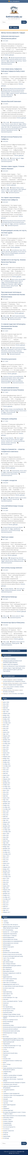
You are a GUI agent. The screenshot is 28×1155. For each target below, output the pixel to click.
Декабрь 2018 (6, 871)
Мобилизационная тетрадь (10, 1032)
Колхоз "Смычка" (5, 124)
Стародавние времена (8, 1089)
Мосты (4, 1034)
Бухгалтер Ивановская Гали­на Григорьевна (14, 666)
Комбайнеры (8, 643)
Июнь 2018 (6, 882)
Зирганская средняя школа (15, 59)
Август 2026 (6, 702)
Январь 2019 (6, 869)
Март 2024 (5, 754)
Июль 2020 (6, 835)
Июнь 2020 (6, 837)
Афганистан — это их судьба (10, 932)
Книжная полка (7, 995)
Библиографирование (8, 937)
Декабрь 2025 (6, 717)
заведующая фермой (9, 281)
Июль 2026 (6, 704)
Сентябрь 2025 (7, 723)
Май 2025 (5, 730)
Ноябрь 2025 (6, 719)
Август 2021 (6, 811)
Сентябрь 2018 (7, 876)
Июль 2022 (6, 792)
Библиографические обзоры (10, 939)
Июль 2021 (6, 813)
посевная (19, 590)
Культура (5, 497)
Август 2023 (6, 768)
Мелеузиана (6, 1023)
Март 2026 (5, 711)
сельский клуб (15, 499)
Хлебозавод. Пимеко (8, 1117)
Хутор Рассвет (14, 285)
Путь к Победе (6, 1064)
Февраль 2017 (6, 912)
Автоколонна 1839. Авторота (10, 924)
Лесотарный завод (7, 1007)
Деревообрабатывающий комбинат (12, 965)
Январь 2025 (6, 738)
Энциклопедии (6, 1136)
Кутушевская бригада (10, 590)
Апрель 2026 (6, 709)
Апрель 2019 (6, 863)
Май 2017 (5, 906)
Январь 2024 (6, 758)
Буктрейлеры (6, 950)
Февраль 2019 (6, 867)
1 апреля (5, 921)
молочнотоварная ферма (11, 282)
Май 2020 (5, 839)
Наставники (4, 351)
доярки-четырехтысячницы (12, 410)
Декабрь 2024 (6, 739)
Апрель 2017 (6, 908)
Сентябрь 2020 (7, 831)
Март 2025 (5, 734)
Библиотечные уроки (8, 947)
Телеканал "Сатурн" (8, 1101)
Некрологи (24, 127)
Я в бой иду (6, 1138)
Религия (5, 1066)
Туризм (5, 1106)
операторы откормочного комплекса (16, 472)
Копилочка (6, 1003)
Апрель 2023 (6, 775)
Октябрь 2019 (6, 852)
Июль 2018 (6, 880)
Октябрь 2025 (6, 721)
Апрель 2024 (6, 753)
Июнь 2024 (6, 749)
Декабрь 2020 (6, 826)
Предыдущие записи (14, 651)
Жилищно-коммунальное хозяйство (12, 973)
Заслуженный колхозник (18, 122)
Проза (4, 1062)
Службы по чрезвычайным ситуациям (12, 1075)
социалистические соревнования (9, 474)
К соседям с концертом (9, 480)
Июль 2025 (6, 726)
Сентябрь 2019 (7, 854)
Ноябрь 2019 (6, 850)
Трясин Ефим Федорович (9, 1104)
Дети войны (15, 279)
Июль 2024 (6, 747)
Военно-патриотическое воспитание (12, 954)
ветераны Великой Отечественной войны (13, 90)
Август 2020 (6, 833)
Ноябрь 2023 (6, 762)
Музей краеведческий (8, 1042)
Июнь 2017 (6, 904)
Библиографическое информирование (13, 941)
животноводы (4, 379)
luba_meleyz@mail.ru (15, 1)
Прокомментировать (6, 64)
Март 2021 (5, 820)
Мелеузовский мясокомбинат (10, 1029)
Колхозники (4, 160)
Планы (4, 1057)
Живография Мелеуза (8, 971)
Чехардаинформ (7, 1123)
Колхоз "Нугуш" (20, 438)
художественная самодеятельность (14, 561)
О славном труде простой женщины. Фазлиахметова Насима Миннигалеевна (13, 326)
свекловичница (11, 351)
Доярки (22, 378)
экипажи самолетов (11, 442)
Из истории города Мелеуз (10, 978)
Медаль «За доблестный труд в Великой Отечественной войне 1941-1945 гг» (13, 125)
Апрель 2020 (6, 841)
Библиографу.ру (14, 16)
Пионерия (5, 1055)
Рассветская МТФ (5, 382)
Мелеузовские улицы (8, 1025)
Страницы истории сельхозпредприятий (13, 376)
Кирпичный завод (7, 992)
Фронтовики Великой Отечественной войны (14, 88)
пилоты (3, 441)
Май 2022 (5, 796)
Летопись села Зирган (8, 691)
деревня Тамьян (16, 188)
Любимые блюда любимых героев (11, 1014)
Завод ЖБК (6, 975)
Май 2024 (5, 751)
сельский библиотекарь (14, 530)
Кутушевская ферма (6, 381)
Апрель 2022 (6, 798)
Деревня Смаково (14, 497)
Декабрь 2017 (6, 893)
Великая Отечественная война (11, 952)
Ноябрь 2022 (6, 784)
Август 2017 (6, 901)
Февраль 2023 (6, 779)
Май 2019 (5, 861)
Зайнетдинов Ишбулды (9, 597)
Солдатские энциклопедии (9, 1077)
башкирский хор (14, 558)
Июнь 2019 (6, 859)
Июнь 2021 (6, 814)
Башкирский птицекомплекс (10, 933)
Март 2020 (5, 843)
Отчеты (5, 1049)
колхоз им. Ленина (5, 439)
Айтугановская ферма (6, 378)
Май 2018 (5, 884)
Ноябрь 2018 (6, 873)
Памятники (6, 1051)
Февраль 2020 (6, 844)
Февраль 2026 (6, 713)
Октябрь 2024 (6, 743)
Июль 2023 (6, 769)
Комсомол (5, 57)
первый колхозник (14, 93)
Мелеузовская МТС (16, 127)
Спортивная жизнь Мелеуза (10, 1084)
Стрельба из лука (7, 1097)
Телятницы (4, 319)
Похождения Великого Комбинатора (12, 1060)
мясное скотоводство (17, 381)
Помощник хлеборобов (9, 419)
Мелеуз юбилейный (8, 1021)
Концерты (9, 499)
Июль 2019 (6, 858)
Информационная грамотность (11, 984)
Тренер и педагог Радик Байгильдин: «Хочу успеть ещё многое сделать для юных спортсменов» (14, 669)
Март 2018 (5, 888)
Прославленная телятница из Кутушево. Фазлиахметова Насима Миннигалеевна (13, 294)
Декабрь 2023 (6, 760)
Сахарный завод (7, 1071)
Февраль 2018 (6, 889)
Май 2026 (5, 708)
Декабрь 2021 (6, 803)
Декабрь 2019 (6, 848)
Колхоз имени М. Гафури (16, 124)
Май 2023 (5, 773)
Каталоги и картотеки (8, 988)
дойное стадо (16, 378)
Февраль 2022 (6, 801)
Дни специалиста (7, 969)
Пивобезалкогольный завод (10, 1053)
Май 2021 (5, 816)
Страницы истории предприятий (11, 1093)
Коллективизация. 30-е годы (10, 997)
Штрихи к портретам (8, 1130)
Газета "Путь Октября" (9, 958)
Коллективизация (15, 91)
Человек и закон (7, 1119)
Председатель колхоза (12, 130)
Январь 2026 (6, 715)
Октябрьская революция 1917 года (12, 1045)
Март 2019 (5, 865)
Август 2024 (6, 745)
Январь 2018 (6, 891)
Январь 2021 (6, 824)
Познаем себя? (7, 1058)
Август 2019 (6, 856)
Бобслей (5, 948)
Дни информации (7, 967)
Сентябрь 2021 (7, 809)
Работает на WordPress (10, 1151)
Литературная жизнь (8, 1010)
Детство (8, 251)
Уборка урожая (15, 643)
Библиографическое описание (10, 943)
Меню (15, 27)
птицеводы (4, 617)
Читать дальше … (9, 55)
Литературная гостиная (9, 1008)
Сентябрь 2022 (7, 788)
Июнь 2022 (6, 794)
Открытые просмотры (8, 1047)
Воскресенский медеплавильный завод (13, 956)
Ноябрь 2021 (6, 805)
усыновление (22, 253)
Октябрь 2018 (6, 874)
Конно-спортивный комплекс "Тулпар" (13, 1001)
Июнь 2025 (6, 728)
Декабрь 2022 (6, 783)
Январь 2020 (6, 846)
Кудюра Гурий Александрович (10, 664)
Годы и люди (6, 122)
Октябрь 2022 (6, 786)
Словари (5, 1073)
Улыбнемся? (6, 1108)
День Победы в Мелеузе (9, 963)
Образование (6, 1043)
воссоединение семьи (17, 250)
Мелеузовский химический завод (11, 1031)
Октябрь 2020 (6, 829)
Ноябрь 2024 (6, 741)
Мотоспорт (6, 1036)
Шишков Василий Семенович (11, 101)
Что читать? (6, 1128)
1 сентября (6, 922)
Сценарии (5, 1099)
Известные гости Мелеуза (9, 982)
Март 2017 (5, 910)
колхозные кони (11, 160)
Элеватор (5, 1134)
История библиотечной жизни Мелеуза (13, 527)
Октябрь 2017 (6, 897)
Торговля (5, 1103)
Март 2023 (5, 777)
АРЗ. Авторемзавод (8, 930)
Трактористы (9, 95)
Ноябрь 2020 (6, 828)
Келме (4, 990)
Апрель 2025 (6, 732)
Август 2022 (6, 790)
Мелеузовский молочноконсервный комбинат (15, 1027)
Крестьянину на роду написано (11, 568)
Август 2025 (6, 724)
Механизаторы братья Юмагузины (13, 622)
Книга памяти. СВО (8, 993)
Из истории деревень (8, 438)
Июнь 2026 (6, 706)
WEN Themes (15, 1153)
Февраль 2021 (6, 822)
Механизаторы (14, 189)
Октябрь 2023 (6, 764)
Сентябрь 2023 (7, 766)
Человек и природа (8, 1121)
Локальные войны (7, 1012)
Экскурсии (5, 1132)
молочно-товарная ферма (11, 253)
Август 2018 (6, 878)
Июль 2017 (6, 903)
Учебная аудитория (8, 1110)
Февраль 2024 (6, 756)
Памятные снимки (7, 537)
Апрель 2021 (6, 818)
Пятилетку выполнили (8, 359)
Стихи (4, 1091)
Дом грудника (14, 251)
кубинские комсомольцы (16, 61)
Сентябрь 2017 (7, 899)
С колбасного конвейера (9, 659)
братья (14, 641)
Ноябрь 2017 (6, 895)
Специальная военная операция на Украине (14, 1082)
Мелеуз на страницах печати (10, 1019)
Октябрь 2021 (6, 807)
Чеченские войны (7, 1125)
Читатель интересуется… (9, 1127)
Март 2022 (5, 799)
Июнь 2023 (6, 771)
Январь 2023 (6, 781)
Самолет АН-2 (9, 441)
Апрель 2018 (6, 886)
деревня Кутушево (5, 91)
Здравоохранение (7, 977)
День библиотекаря (8, 962)
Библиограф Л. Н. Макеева (10, 935)
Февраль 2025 (6, 736)
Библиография (6, 945)
